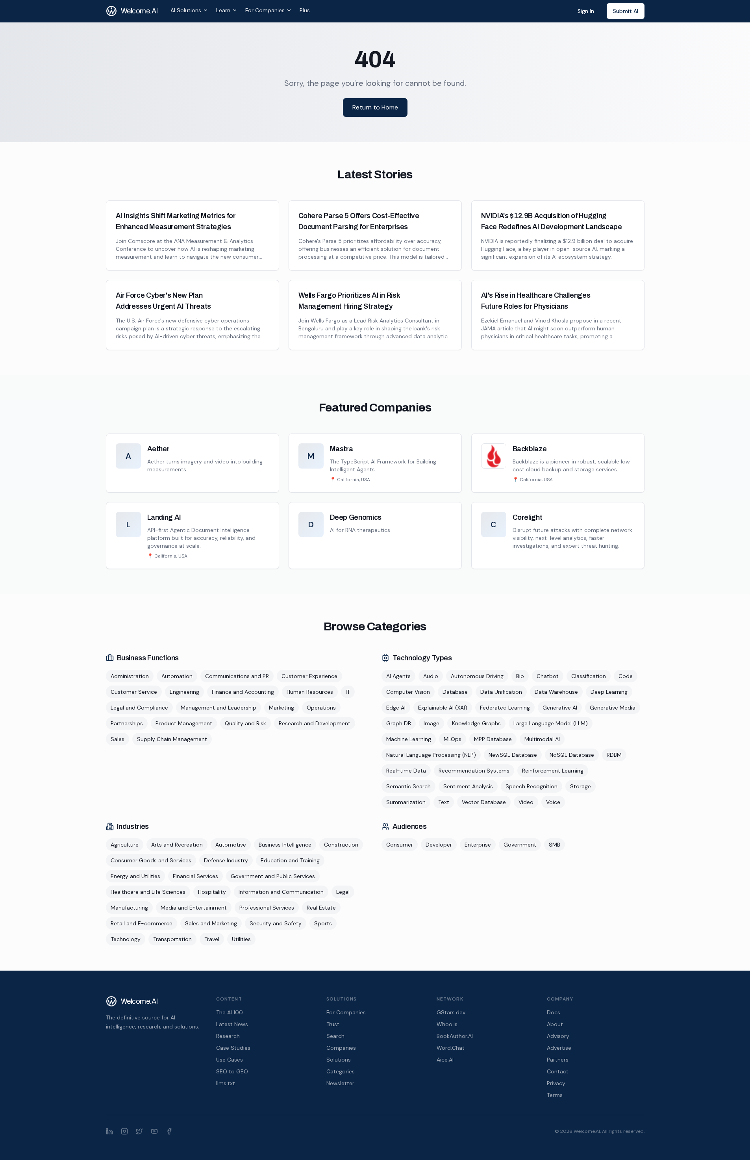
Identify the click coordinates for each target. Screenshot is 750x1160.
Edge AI (396, 707)
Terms (555, 1095)
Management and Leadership (218, 707)
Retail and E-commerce (141, 923)
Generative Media (612, 707)
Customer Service (134, 691)
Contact (558, 1071)
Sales (117, 739)
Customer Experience (309, 676)
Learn (223, 10)
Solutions (338, 1059)
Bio (520, 676)
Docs (553, 1012)
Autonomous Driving (477, 676)
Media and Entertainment (194, 907)
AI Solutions (185, 10)
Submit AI (625, 11)
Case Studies (233, 1047)
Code (626, 676)
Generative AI (560, 707)
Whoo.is (447, 1024)
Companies (341, 1047)
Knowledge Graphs (476, 723)
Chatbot (548, 676)
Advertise (559, 1047)
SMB (554, 844)
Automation (177, 676)
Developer (439, 844)
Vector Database (484, 802)
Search (335, 1036)
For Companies (265, 10)
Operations (321, 707)
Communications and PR (237, 676)
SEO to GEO (232, 1071)
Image (431, 723)
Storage (580, 786)
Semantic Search (408, 786)
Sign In (586, 11)
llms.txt (225, 1083)
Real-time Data (406, 770)
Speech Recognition (531, 786)
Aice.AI (445, 1059)
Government (520, 844)
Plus (305, 10)
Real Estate (321, 907)
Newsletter (340, 1083)
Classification (588, 676)
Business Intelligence (285, 844)
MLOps (452, 739)
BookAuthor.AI (455, 1036)
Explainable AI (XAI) (442, 707)
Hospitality (212, 891)
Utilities (241, 939)
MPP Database (493, 739)
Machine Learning (408, 739)
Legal (343, 891)
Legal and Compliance (139, 707)
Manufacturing (129, 907)
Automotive (230, 844)
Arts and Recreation (177, 844)
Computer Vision (408, 691)
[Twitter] (139, 1131)
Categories (340, 1071)
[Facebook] (169, 1131)
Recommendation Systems (474, 770)
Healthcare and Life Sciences (148, 891)
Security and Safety (276, 923)
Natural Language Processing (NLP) (431, 754)
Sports (323, 923)
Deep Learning (609, 691)
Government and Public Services (273, 876)
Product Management (184, 723)
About (555, 1024)
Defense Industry (226, 860)
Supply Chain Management (172, 739)
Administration (130, 676)
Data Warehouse (556, 691)
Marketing (281, 707)
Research (228, 1036)
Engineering (184, 691)
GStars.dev (451, 1012)
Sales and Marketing (211, 923)
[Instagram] (124, 1131)
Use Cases (229, 1059)
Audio (430, 676)
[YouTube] (154, 1131)
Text (443, 802)
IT (348, 691)
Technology (126, 939)
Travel (211, 939)
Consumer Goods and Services (151, 860)
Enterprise (478, 844)
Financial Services (195, 876)
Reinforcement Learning (552, 770)
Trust (332, 1024)
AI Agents (398, 676)
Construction (341, 844)
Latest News (232, 1024)
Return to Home (375, 107)
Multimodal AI (542, 739)
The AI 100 (229, 1012)
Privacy (556, 1083)
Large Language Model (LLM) (550, 723)
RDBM (614, 754)
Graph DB (398, 723)
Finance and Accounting (243, 691)
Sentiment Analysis (468, 786)
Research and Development (314, 723)
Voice (553, 802)
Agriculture (125, 844)
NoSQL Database (572, 754)
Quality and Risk (245, 723)
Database (455, 691)
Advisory (558, 1036)
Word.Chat (451, 1047)
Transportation (172, 939)
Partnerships (127, 723)
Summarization (406, 802)
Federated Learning (505, 707)
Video (526, 802)
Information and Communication (281, 891)
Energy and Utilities (135, 876)
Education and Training (290, 860)
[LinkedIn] (109, 1131)
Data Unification (501, 691)
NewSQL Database (513, 754)
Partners (558, 1059)
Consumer (399, 844)
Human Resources (310, 691)
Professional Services (266, 907)
